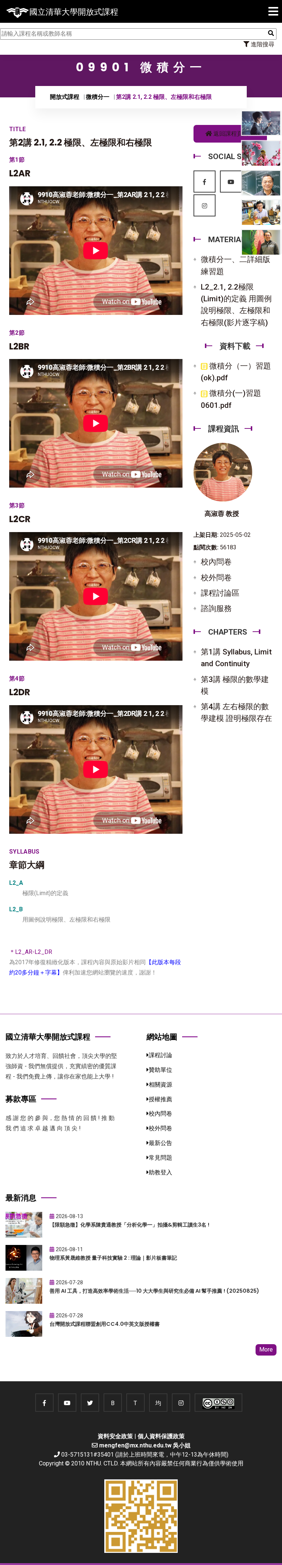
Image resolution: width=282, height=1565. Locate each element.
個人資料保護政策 (161, 1436)
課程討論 (160, 1055)
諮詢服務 (216, 608)
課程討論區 (220, 593)
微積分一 (97, 96)
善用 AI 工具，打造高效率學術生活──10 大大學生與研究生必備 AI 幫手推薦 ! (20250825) (154, 1291)
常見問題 (160, 1157)
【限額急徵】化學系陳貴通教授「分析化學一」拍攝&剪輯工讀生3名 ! (129, 1224)
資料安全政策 (115, 1436)
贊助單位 (160, 1069)
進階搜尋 (261, 44)
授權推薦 (160, 1099)
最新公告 (160, 1142)
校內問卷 (216, 561)
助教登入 (160, 1172)
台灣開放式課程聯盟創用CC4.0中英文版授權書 (105, 1324)
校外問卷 (216, 577)
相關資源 (160, 1084)
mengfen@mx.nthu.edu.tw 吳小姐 (145, 1445)
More (266, 1349)
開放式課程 (64, 96)
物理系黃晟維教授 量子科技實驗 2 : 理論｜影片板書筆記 (113, 1257)
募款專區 (21, 1099)
